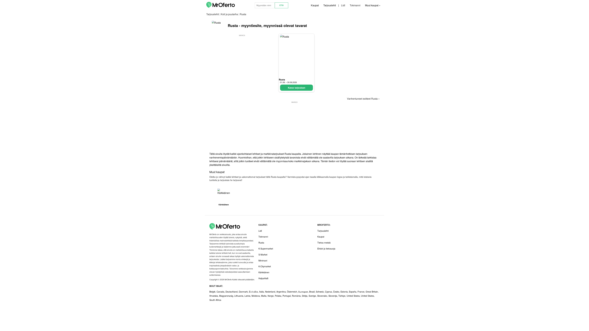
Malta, (264, 295)
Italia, (262, 291)
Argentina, (281, 291)
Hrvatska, (214, 295)
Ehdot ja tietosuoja (326, 248)
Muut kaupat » (372, 5)
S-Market (262, 254)
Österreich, (292, 291)
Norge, (271, 295)
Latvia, (248, 295)
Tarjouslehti (329, 5)
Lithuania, (239, 295)
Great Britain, (372, 291)
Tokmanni (355, 5)
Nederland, (270, 291)
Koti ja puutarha (229, 14)
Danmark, (244, 291)
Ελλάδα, (254, 291)
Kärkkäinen (263, 272)
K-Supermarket (265, 248)
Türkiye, (342, 295)
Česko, (337, 291)
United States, (354, 295)
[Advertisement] (242, 58)
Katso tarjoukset (296, 87)
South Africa (215, 299)
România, (297, 295)
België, (213, 291)
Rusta (282, 79)
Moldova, (256, 295)
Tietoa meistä (324, 242)
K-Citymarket (264, 266)
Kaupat (315, 5)
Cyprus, (329, 291)
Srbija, (305, 295)
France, (362, 291)
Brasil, (312, 291)
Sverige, (313, 295)
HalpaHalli (263, 278)
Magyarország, (226, 295)
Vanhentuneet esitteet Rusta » (363, 98)
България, (303, 291)
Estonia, (345, 291)
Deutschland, (232, 291)
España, (353, 291)
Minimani (262, 260)
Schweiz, (320, 291)
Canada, (221, 291)
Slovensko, (322, 295)
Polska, (279, 295)
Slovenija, (333, 295)
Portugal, (287, 295)
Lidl (343, 5)
